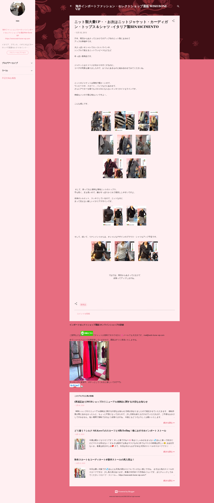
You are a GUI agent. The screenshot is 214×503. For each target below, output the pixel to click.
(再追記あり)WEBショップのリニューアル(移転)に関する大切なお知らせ (111, 401)
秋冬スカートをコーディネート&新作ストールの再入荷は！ (104, 459)
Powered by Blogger (126, 492)
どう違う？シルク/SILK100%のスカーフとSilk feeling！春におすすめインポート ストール (120, 430)
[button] (173, 21)
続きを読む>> (169, 423)
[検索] (178, 7)
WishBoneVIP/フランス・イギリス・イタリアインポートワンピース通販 (99, 330)
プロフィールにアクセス (17, 52)
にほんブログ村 (75, 389)
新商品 (83, 305)
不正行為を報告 (9, 78)
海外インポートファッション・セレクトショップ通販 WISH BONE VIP (121, 7)
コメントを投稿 (83, 314)
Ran (17, 21)
